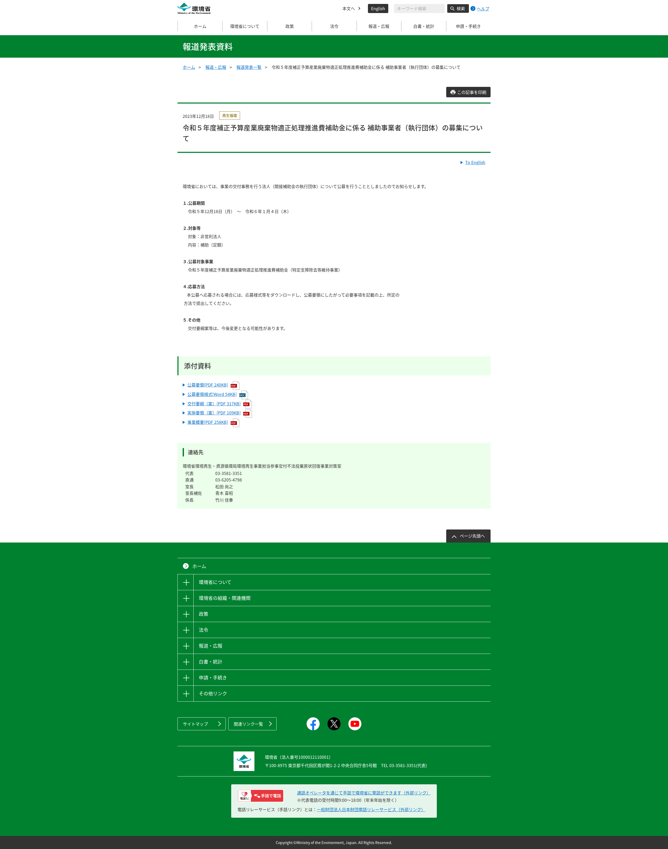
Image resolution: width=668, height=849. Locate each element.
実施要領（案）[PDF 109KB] (214, 413)
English (378, 8)
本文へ (348, 8)
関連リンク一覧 (248, 724)
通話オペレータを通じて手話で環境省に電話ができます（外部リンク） (364, 793)
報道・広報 (215, 67)
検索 (461, 8)
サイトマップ (195, 724)
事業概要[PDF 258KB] (207, 422)
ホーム (200, 26)
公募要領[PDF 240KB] (207, 385)
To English (475, 162)
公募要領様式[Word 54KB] (212, 394)
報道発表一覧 (248, 67)
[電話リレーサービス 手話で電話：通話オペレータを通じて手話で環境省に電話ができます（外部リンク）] (260, 795)
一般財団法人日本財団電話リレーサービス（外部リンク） (371, 809)
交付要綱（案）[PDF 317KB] (214, 403)
